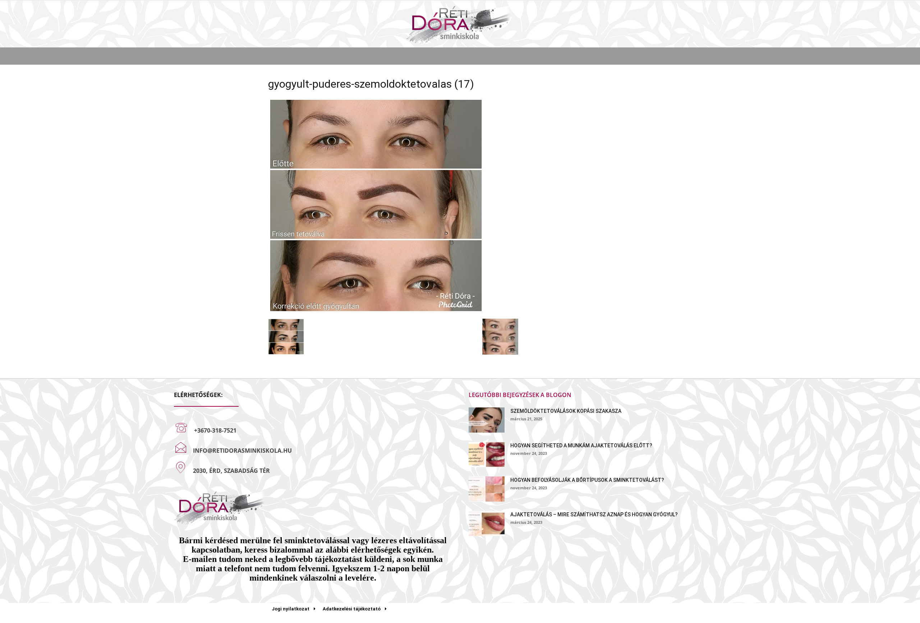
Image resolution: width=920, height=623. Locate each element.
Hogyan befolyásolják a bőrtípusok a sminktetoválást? (587, 480)
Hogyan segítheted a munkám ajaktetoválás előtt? (581, 445)
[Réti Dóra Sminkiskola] (460, 24)
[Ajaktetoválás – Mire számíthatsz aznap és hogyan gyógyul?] (487, 523)
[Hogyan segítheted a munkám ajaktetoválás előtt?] (487, 454)
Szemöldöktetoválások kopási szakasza (565, 411)
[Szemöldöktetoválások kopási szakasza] (487, 420)
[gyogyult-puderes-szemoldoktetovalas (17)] (376, 311)
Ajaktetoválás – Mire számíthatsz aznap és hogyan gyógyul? (594, 514)
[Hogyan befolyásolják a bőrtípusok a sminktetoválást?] (487, 489)
